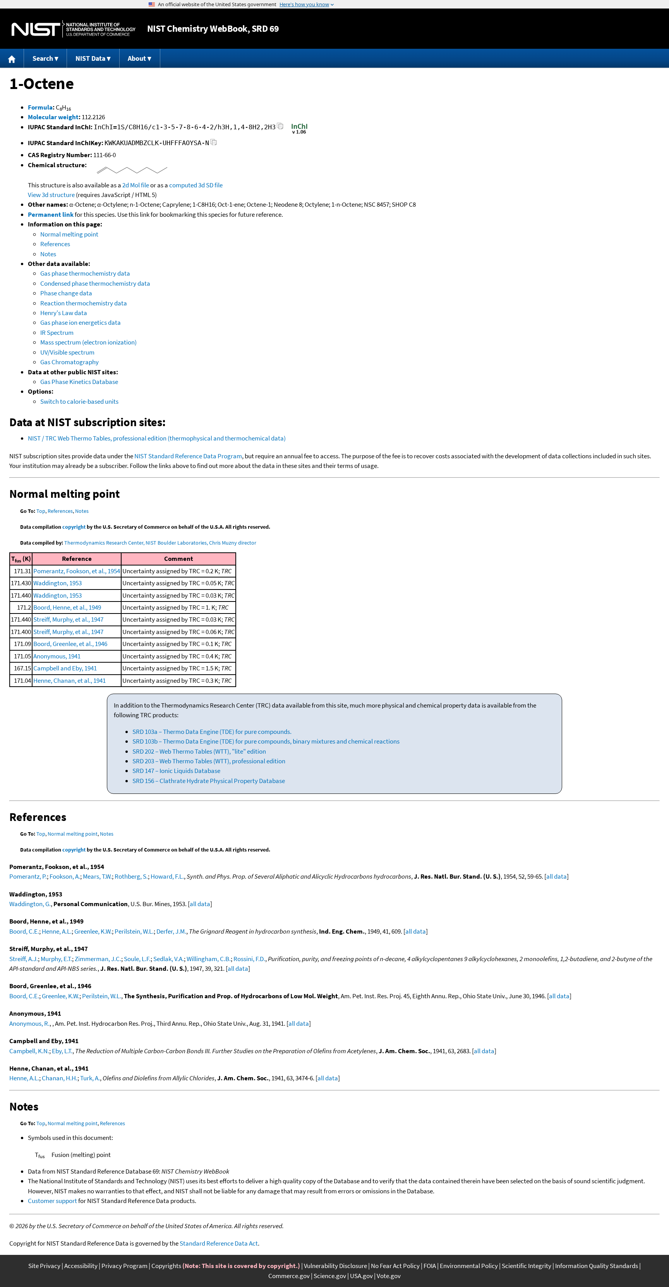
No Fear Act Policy (395, 1265)
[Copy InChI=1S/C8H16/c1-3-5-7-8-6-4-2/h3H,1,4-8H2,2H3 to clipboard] (280, 128)
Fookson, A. (65, 876)
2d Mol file (135, 185)
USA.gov (361, 1276)
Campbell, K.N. (29, 1051)
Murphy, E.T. (56, 959)
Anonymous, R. (29, 1023)
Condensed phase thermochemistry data (95, 283)
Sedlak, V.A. (168, 959)
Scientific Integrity (526, 1265)
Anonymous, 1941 (57, 656)
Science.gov (330, 1276)
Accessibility (81, 1265)
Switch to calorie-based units (79, 401)
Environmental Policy (469, 1265)
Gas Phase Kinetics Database (79, 381)
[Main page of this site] (12, 58)
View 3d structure (51, 194)
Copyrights (166, 1265)
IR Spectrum (57, 332)
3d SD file (210, 185)
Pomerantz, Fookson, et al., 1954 (76, 571)
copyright (74, 526)
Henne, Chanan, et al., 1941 (69, 680)
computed (183, 185)
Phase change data (66, 293)
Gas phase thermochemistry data (85, 273)
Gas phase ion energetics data (80, 322)
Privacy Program (124, 1265)
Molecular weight (53, 117)
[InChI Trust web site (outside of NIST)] (299, 133)
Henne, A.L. (57, 931)
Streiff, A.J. (23, 959)
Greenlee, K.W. (93, 931)
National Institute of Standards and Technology (74, 29)
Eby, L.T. (62, 1051)
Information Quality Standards (596, 1265)
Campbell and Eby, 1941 (65, 668)
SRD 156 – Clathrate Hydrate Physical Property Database (208, 780)
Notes (48, 254)
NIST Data (90, 58)
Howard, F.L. (167, 876)
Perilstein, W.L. (134, 931)
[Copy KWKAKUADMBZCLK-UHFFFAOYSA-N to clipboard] (213, 144)
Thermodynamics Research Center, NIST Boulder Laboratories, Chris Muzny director (160, 542)
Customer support (52, 1200)
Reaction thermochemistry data (83, 303)
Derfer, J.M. (171, 931)
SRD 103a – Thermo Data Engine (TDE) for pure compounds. (212, 731)
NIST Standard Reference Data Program (188, 456)
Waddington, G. (30, 904)
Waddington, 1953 (57, 583)
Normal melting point (69, 234)
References (55, 244)
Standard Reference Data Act (219, 1243)
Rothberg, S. (131, 876)
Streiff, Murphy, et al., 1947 (68, 619)
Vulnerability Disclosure (335, 1265)
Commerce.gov (289, 1276)
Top (40, 510)
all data (556, 876)
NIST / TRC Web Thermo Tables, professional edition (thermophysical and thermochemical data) (157, 438)
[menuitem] (12, 58)
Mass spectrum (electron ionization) (88, 342)
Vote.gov (389, 1276)
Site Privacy (44, 1265)
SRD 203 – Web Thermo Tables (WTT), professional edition (208, 761)
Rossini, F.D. (249, 959)
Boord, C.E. (24, 931)
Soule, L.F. (137, 959)
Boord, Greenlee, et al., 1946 (70, 643)
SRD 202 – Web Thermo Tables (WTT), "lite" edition (199, 751)
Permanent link (51, 214)
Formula (40, 107)
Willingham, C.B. (209, 959)
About (137, 58)
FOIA (430, 1265)
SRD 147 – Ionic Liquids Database (176, 770)
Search (43, 58)
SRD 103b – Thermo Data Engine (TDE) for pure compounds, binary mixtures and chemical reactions (266, 741)
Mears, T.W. (97, 876)
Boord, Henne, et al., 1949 (67, 607)
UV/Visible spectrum (67, 352)
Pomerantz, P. (28, 876)
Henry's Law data (63, 312)
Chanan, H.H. (59, 1078)
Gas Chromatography (69, 362)
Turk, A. (90, 1078)
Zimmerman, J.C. (98, 959)
